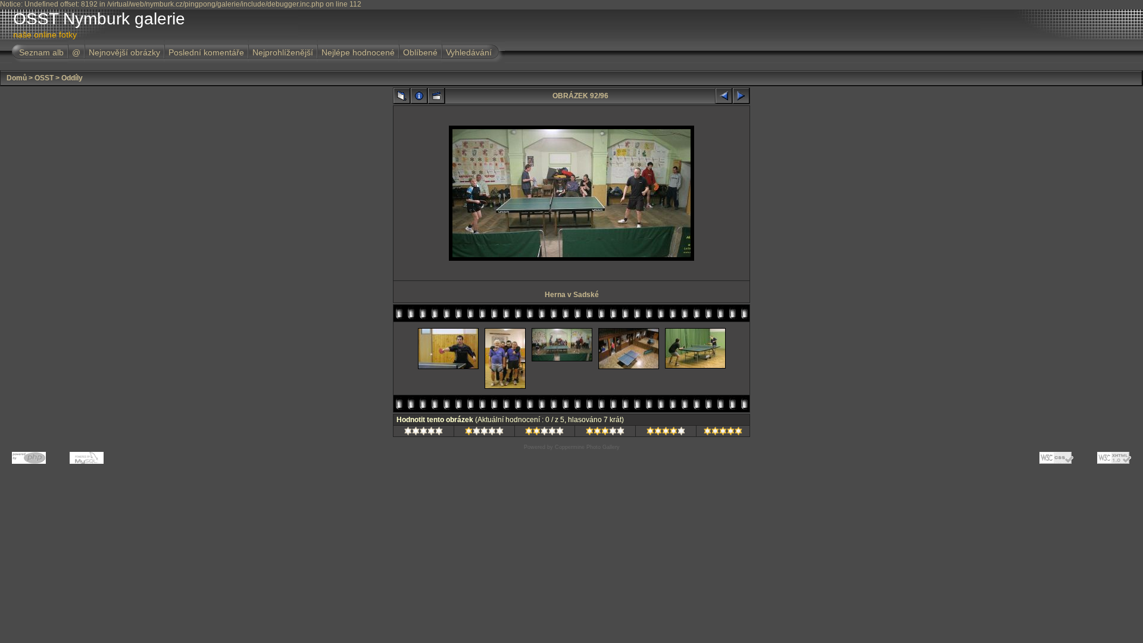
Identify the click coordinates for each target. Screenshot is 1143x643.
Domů (17, 78)
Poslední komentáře (206, 52)
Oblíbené (420, 52)
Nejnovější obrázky (124, 52)
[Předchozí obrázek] (724, 96)
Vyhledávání (469, 52)
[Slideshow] (436, 96)
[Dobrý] (605, 433)
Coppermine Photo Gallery (587, 447)
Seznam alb (41, 52)
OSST (44, 78)
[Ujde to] (544, 433)
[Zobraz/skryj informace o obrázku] (419, 96)
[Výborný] (666, 433)
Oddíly (72, 78)
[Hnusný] (423, 433)
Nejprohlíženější (282, 52)
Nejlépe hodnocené (358, 52)
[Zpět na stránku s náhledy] (402, 96)
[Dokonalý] (723, 433)
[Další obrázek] (741, 96)
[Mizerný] (484, 433)
